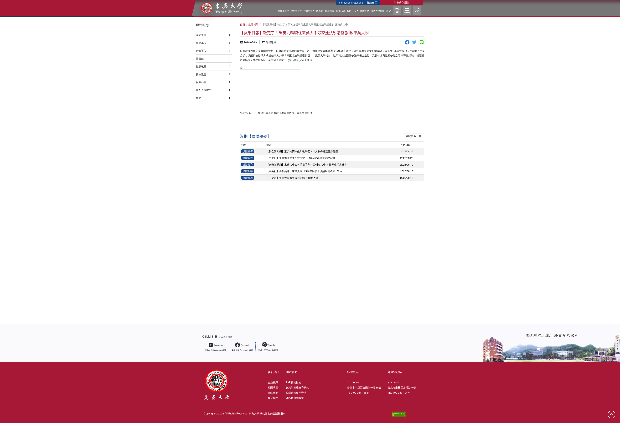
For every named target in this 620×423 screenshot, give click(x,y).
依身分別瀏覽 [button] (401, 2)
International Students (350, 2)
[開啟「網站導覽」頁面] (407, 11)
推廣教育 (329, 10)
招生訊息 (340, 10)
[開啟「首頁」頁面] (219, 8)
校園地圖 (273, 387)
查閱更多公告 (413, 136)
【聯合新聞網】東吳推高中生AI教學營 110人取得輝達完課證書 (302, 151)
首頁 (242, 24)
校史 (388, 10)
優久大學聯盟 (377, 10)
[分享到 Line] (421, 42)
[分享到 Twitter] (414, 42)
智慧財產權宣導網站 (297, 387)
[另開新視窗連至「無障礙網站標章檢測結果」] (399, 414)
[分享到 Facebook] (407, 42)
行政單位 (308, 10)
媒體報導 (364, 10)
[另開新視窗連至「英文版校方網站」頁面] (397, 11)
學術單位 (295, 10)
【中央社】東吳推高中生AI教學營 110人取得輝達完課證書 (300, 158)
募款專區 (372, 2)
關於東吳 (282, 10)
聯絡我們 (273, 392)
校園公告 (351, 10)
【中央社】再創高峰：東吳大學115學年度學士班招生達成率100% (304, 171)
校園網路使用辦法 (296, 392)
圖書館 (319, 10)
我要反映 (273, 398)
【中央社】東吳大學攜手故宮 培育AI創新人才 (292, 178)
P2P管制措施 (293, 382)
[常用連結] (417, 11)
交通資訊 (273, 382)
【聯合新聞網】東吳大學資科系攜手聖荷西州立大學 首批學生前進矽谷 (306, 164)
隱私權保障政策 (295, 398)
